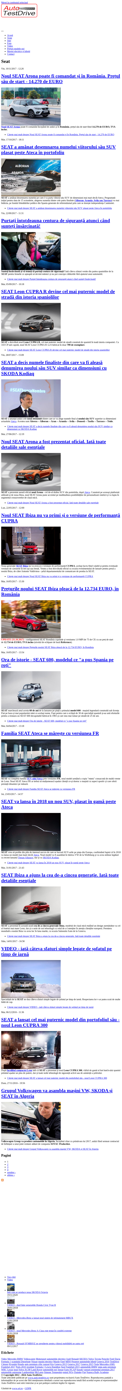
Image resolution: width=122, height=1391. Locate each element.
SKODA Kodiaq (51, 857)
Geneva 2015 (87, 1364)
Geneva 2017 (74, 1364)
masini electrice (45, 1361)
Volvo (91, 1359)
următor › (11, 1172)
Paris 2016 (21, 1367)
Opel (62, 1361)
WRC (4, 1369)
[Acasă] (19, 16)
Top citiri (11, 1277)
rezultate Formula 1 (35, 1367)
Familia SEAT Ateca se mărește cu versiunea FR (50, 733)
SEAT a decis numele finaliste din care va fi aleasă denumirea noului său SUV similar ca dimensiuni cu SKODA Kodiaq (54, 368)
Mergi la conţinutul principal (14, 2)
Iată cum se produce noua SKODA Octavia (27, 1292)
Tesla (96, 1364)
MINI (68, 1361)
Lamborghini (28, 1372)
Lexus (10, 1369)
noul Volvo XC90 (22, 1369)
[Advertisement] (55, 24)
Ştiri (9, 40)
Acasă (10, 35)
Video (10, 46)
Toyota (97, 1359)
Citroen (4, 1364)
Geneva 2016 (103, 1361)
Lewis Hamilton (52, 1367)
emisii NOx (68, 1372)
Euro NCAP (70, 1369)
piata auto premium (107, 1367)
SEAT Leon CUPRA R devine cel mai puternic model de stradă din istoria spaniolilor (58, 294)
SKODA (83, 1359)
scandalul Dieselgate (21, 1361)
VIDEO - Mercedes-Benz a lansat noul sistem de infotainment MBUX (40, 1318)
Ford (112, 1359)
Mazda (56, 1361)
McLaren (39, 1372)
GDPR (28, 1388)
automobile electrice (56, 1359)
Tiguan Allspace (25, 857)
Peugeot (75, 1361)
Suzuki (79, 1369)
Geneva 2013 (60, 1364)
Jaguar (61, 1369)
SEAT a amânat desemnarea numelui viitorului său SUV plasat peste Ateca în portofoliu (58, 149)
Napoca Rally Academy (97, 1372)
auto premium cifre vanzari (37, 1364)
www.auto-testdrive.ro (38, 1377)
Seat (63, 1367)
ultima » (11, 1175)
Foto (9, 43)
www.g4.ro (17, 1388)
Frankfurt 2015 (73, 1367)
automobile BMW (88, 1367)
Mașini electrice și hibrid (18, 51)
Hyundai (13, 1364)
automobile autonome (11, 1372)
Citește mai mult (60, 134)
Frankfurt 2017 (8, 1367)
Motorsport (41, 1359)
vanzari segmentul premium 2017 (99, 1369)
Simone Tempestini (53, 1372)
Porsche (105, 1359)
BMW (20, 1359)
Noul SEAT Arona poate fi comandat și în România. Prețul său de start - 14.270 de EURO (60, 78)
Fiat (84, 1372)
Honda (21, 1364)
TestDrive (114, 1361)
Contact (10, 54)
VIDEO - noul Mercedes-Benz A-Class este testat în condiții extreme (39, 1330)
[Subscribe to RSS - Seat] (2, 1180)
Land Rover (36, 1369)
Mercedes (12, 1359)
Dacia (117, 1359)
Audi (68, 1359)
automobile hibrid (88, 1361)
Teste (9, 38)
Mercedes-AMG (107, 1364)
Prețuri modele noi (15, 48)
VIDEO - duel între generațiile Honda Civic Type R (31, 1305)
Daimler (78, 1372)
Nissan (34, 1361)
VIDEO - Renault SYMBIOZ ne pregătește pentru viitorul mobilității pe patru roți (45, 1343)
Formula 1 (6, 1361)
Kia (52, 1364)
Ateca (13, 421)
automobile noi (50, 1369)
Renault (75, 1359)
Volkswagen (29, 1359)
